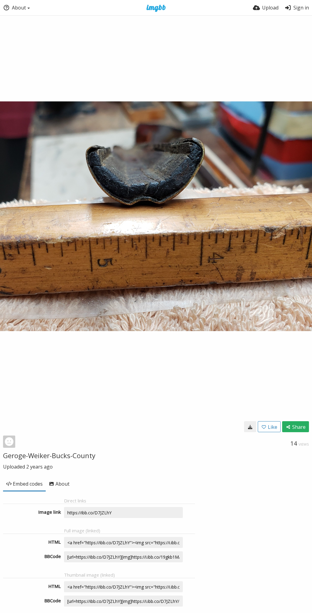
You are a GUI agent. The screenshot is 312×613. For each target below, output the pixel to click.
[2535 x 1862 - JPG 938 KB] (250, 426)
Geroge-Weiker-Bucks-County (49, 455)
